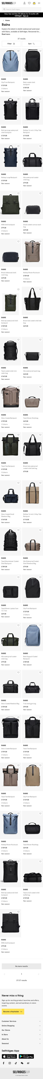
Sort (29, 44)
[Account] (24, 3)
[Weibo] (28, 1064)
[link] (10, 82)
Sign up (25, 16)
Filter (9, 44)
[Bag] (34, 3)
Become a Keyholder (11, 1011)
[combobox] (23, 9)
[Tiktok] (16, 1064)
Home (7, 20)
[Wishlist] (29, 3)
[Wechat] (22, 1064)
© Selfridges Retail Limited (21, 1075)
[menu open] (39, 3)
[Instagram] (9, 1064)
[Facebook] (3, 1064)
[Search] (4, 9)
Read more (6, 34)
